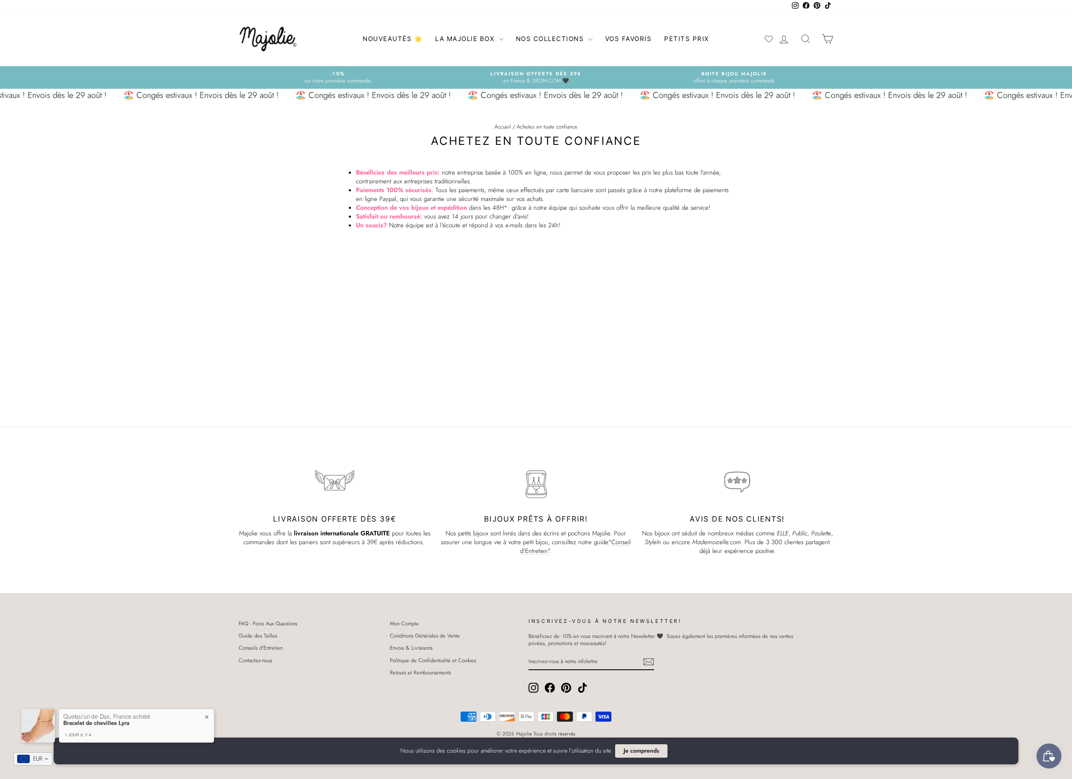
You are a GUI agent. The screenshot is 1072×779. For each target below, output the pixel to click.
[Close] (611, 325)
